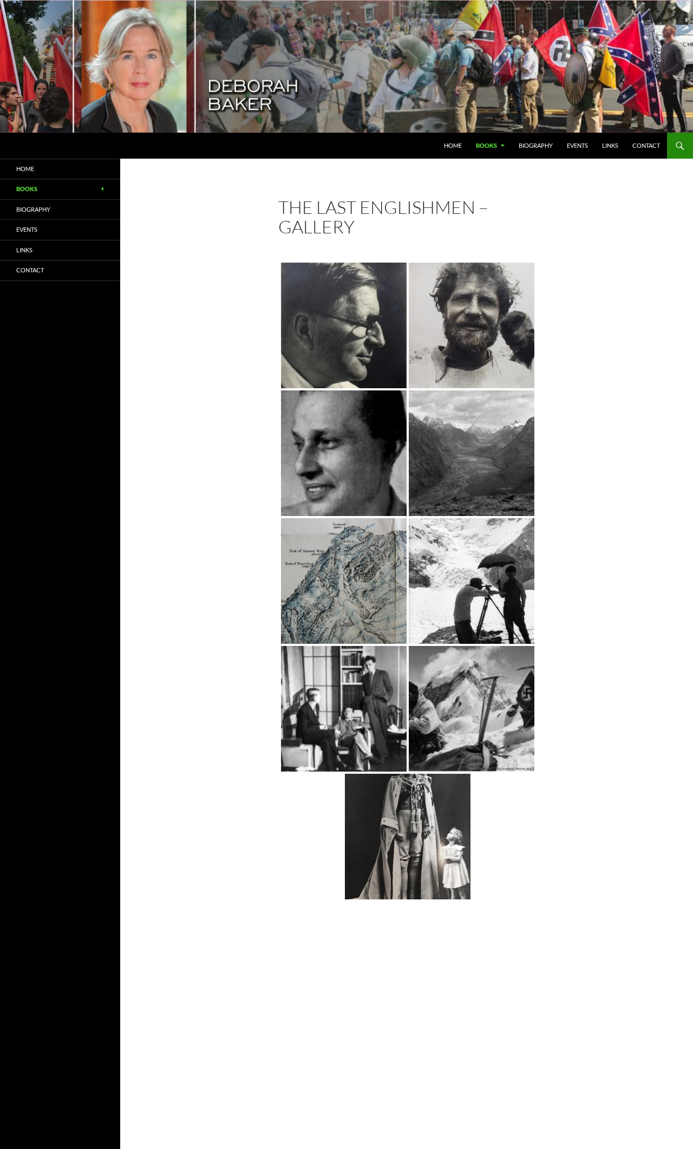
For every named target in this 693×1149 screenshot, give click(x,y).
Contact (646, 145)
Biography (536, 145)
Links (610, 145)
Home (453, 145)
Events (577, 145)
